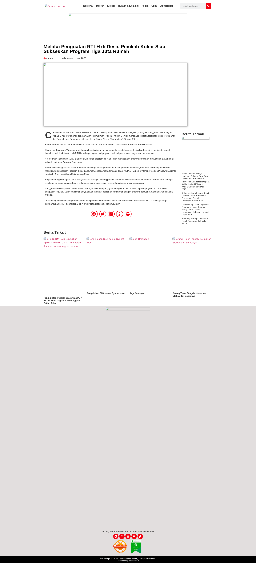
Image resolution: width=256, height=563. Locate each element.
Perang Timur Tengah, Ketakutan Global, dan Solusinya (189, 294)
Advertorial (166, 6)
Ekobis (111, 6)
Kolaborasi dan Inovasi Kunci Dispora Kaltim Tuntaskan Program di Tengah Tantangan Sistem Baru (195, 197)
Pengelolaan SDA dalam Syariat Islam (106, 293)
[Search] (208, 6)
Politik (144, 6)
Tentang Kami (108, 531)
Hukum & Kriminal (128, 6)
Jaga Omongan (137, 293)
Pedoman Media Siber (144, 531)
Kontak (128, 531)
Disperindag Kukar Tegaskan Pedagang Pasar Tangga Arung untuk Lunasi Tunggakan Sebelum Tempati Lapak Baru (195, 209)
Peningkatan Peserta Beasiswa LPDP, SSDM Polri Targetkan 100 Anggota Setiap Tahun (63, 300)
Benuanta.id (134, 560)
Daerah (100, 6)
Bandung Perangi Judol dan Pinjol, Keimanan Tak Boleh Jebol (195, 221)
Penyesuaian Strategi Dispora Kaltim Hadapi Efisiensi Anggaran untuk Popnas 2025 (195, 185)
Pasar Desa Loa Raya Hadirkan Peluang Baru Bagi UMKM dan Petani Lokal (195, 176)
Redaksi (120, 531)
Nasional (88, 6)
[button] (94, 214)
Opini (154, 6)
